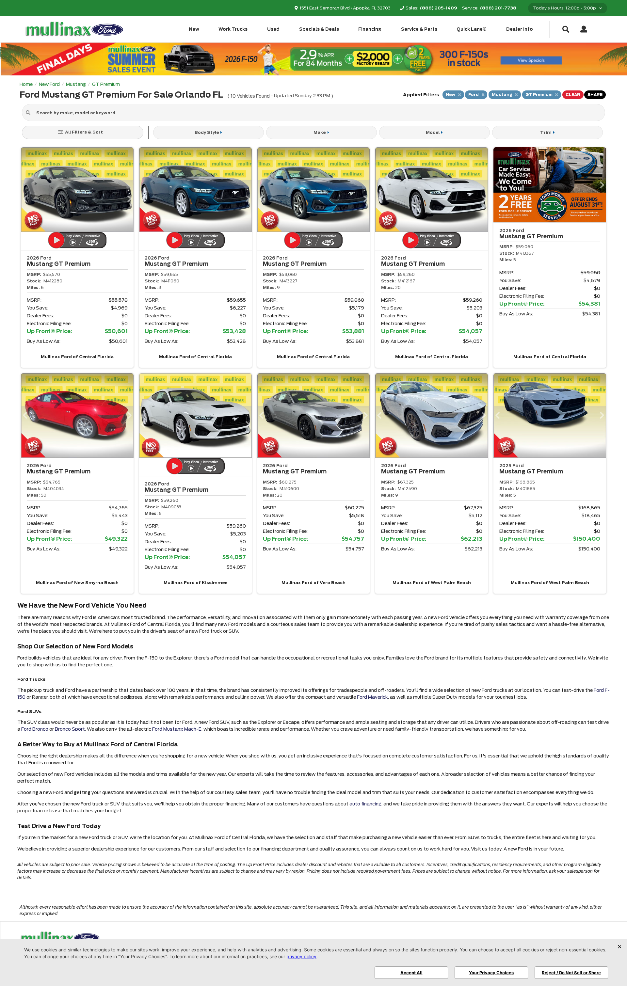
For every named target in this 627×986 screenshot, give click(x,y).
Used (273, 29)
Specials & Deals (319, 29)
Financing (369, 29)
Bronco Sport (70, 729)
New (194, 29)
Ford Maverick (372, 697)
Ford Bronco (34, 729)
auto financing (365, 803)
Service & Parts (419, 29)
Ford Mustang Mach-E (176, 729)
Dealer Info (519, 29)
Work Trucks (233, 29)
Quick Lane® (472, 29)
